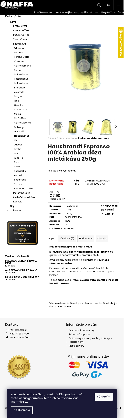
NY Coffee (20, 118)
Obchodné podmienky (81, 330)
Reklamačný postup (80, 334)
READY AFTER (20, 26)
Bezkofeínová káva (24, 197)
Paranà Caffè (22, 56)
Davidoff (19, 131)
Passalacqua (21, 78)
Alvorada (19, 92)
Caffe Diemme (23, 122)
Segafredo (20, 179)
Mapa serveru (76, 345)
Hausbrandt (21, 136)
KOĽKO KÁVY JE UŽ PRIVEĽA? (22, 277)
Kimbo (17, 149)
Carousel (19, 61)
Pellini (17, 166)
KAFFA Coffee (21, 30)
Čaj (12, 206)
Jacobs (18, 144)
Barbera (18, 52)
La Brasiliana (21, 74)
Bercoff (18, 70)
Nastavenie (22, 410)
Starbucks (19, 87)
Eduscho (19, 48)
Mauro (17, 162)
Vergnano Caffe (23, 188)
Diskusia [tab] (101, 238)
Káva (13, 21)
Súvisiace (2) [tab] (66, 238)
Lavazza (18, 153)
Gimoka (18, 105)
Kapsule (17, 201)
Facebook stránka (20, 337)
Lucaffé (18, 158)
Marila (17, 114)
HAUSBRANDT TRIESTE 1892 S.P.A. (97, 182)
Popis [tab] (51, 238)
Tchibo (18, 184)
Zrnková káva (20, 39)
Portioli (18, 175)
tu (26, 402)
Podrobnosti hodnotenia (93, 138)
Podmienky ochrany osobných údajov (90, 338)
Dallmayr (19, 127)
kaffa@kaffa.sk (18, 329)
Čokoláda (15, 210)
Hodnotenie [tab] (86, 238)
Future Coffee (21, 35)
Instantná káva (21, 193)
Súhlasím (103, 397)
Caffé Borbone (22, 65)
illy (15, 140)
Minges (18, 96)
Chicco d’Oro (21, 109)
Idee (16, 100)
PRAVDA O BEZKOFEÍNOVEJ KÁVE (21, 262)
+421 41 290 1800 (19, 333)
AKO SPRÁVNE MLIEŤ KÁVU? (21, 270)
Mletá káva (19, 43)
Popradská (20, 171)
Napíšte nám (76, 341)
